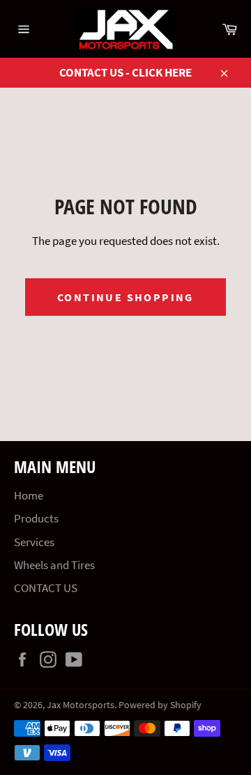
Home (28, 495)
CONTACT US (45, 588)
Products (36, 518)
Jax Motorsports (80, 705)
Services (34, 542)
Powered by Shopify (160, 705)
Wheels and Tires (54, 565)
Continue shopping (125, 297)
